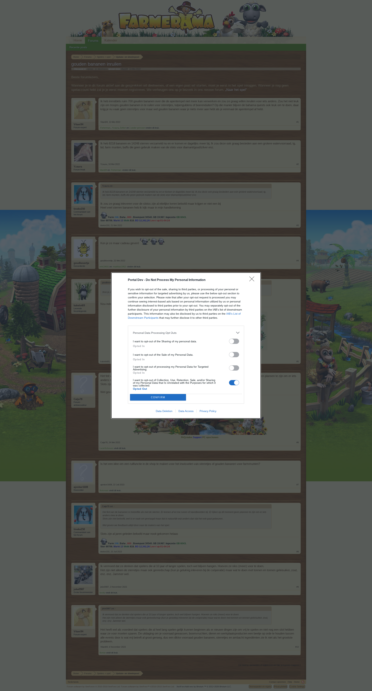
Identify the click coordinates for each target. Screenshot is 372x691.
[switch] (234, 341)
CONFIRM (158, 397)
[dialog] (186, 345)
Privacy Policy (208, 411)
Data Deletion (164, 411)
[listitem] (186, 333)
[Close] (253, 280)
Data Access (186, 411)
